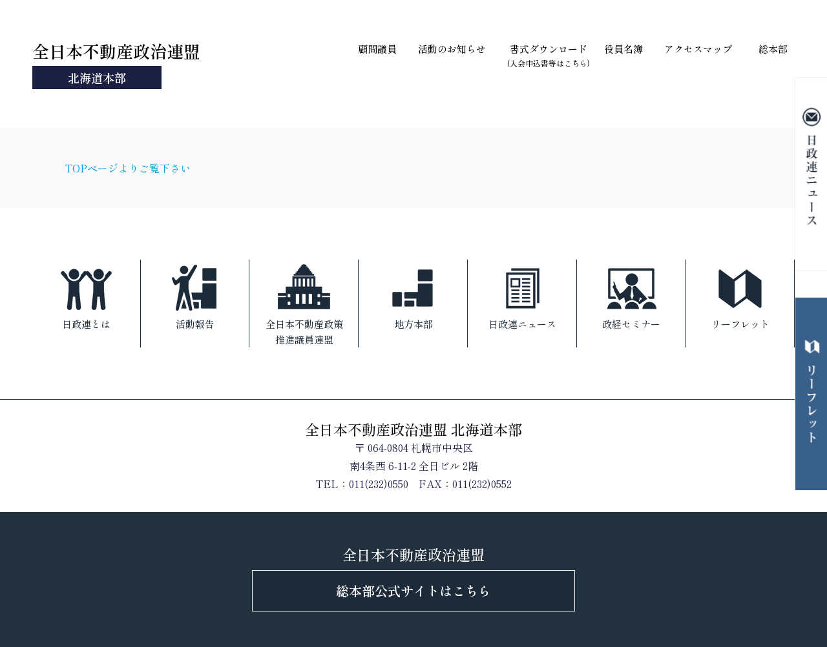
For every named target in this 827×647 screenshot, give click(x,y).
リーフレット (740, 324)
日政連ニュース (522, 324)
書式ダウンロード (548, 55)
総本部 (773, 49)
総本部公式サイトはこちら (413, 590)
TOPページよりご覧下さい (128, 168)
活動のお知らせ (452, 49)
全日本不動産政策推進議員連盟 (304, 331)
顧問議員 (377, 49)
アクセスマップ (698, 49)
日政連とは (86, 324)
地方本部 (413, 324)
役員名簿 (623, 49)
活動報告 (195, 324)
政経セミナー (631, 324)
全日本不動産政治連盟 (116, 62)
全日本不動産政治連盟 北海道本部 (413, 428)
